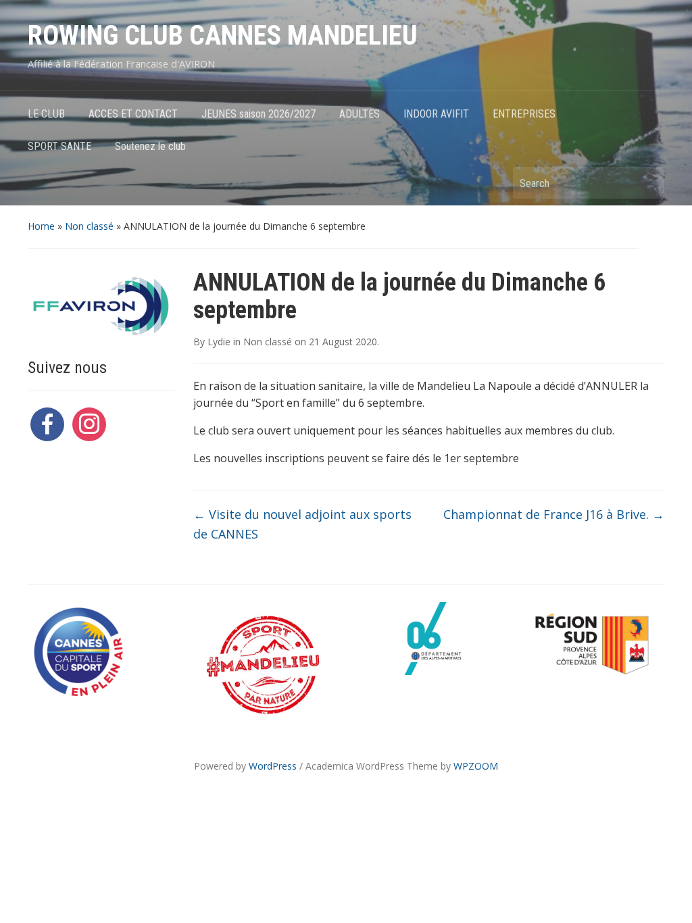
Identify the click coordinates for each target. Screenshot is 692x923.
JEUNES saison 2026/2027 (258, 113)
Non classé (89, 226)
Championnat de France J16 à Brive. (553, 514)
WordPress (273, 765)
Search (647, 183)
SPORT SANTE (59, 146)
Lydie (218, 341)
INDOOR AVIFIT (436, 113)
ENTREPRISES (524, 113)
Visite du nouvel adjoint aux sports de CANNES (302, 524)
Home (41, 226)
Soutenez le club (150, 146)
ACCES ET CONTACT (133, 113)
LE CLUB (46, 113)
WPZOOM (475, 765)
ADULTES (359, 113)
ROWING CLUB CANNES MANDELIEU (223, 35)
